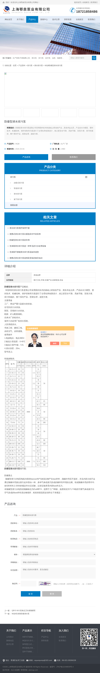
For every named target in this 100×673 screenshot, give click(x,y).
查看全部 (14, 205)
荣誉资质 (67, 19)
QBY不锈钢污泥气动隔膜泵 (28, 651)
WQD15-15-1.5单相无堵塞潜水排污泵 (28, 640)
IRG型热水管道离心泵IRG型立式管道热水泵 (28, 648)
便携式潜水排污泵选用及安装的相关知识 (26, 258)
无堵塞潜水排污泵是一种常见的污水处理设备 (28, 246)
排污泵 (29, 65)
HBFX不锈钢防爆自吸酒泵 (28, 637)
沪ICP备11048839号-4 (65, 667)
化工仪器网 (15, 670)
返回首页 (77, 2)
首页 (14, 65)
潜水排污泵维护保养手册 (20, 228)
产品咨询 (26, 157)
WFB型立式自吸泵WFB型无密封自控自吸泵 (28, 644)
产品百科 (21, 65)
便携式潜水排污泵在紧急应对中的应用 (25, 234)
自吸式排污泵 (19, 183)
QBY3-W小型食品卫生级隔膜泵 (23, 610)
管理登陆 (24, 670)
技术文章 (56, 19)
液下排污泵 (18, 199)
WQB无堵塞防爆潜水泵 (20, 614)
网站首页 (8, 19)
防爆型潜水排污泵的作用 (20, 240)
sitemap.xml (33, 670)
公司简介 (10, 637)
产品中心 (32, 19)
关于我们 (20, 19)
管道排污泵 (18, 188)
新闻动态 (10, 640)
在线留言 (85, 2)
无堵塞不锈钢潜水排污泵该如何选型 (24, 252)
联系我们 (94, 2)
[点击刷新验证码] (45, 583)
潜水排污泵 (38, 65)
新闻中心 (44, 19)
